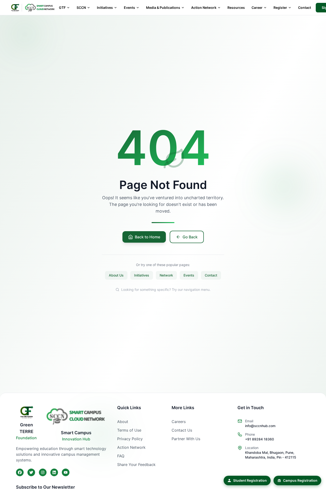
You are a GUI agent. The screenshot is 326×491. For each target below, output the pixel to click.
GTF (62, 7)
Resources (236, 7)
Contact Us (182, 430)
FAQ (120, 456)
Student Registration (250, 480)
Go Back (190, 237)
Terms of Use (129, 430)
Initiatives (105, 7)
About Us (116, 275)
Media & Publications (163, 7)
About (122, 421)
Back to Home (147, 237)
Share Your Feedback (136, 464)
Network (166, 275)
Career (257, 7)
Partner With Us (186, 438)
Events (129, 7)
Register (280, 7)
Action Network (203, 7)
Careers (179, 421)
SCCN (81, 7)
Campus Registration (300, 480)
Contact (304, 7)
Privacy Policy (130, 438)
